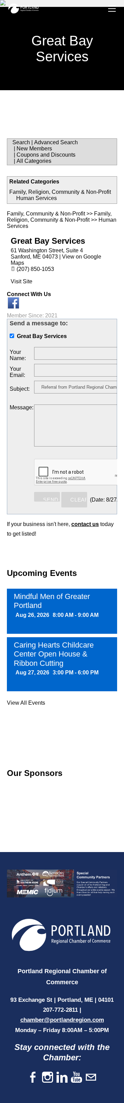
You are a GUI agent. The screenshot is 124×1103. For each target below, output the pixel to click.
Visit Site (21, 281)
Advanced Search (56, 142)
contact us (85, 524)
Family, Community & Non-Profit (46, 214)
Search (21, 142)
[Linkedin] (62, 1077)
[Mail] (90, 1077)
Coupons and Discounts (46, 155)
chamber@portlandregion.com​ (62, 1020)
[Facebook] (33, 1077)
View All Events (26, 703)
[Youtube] (76, 1077)
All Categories (34, 161)
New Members (34, 148)
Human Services (36, 198)
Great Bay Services (48, 240)
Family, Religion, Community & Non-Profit (60, 192)
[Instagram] (47, 1077)
